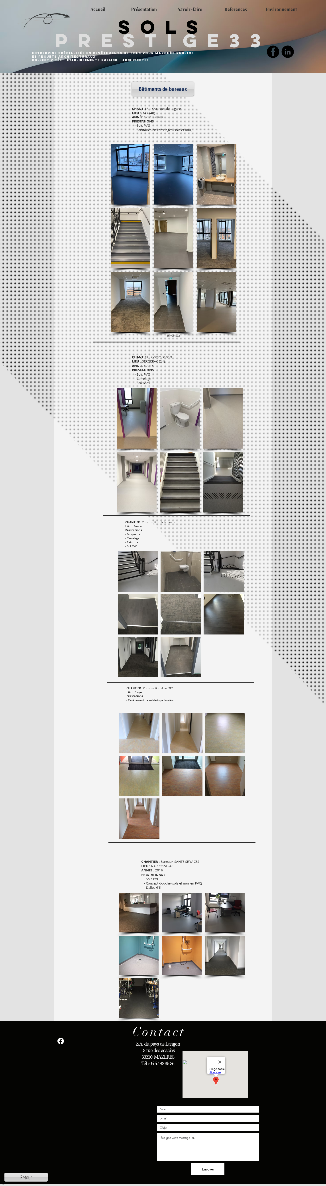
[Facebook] (273, 51)
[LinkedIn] (287, 51)
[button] (163, 89)
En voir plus (174, 335)
